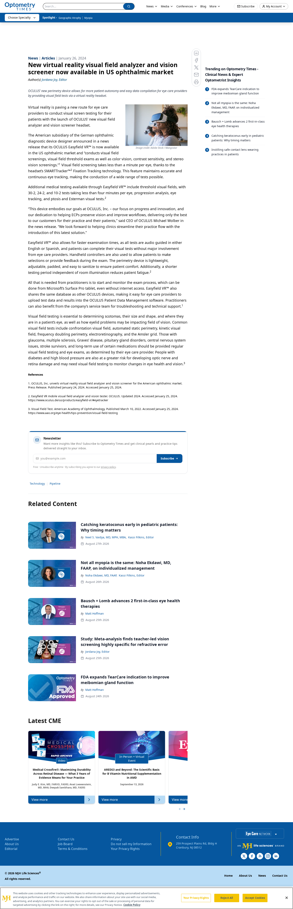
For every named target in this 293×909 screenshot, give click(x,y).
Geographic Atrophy (70, 18)
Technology (37, 483)
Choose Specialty (19, 17)
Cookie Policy (131, 905)
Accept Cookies (255, 898)
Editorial (11, 849)
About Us (12, 844)
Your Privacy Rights (125, 849)
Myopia (88, 18)
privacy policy (108, 467)
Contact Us (66, 839)
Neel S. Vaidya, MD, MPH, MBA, (106, 537)
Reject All (226, 898)
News (150, 6)
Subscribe (167, 458)
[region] (146, 898)
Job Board (65, 844)
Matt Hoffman (94, 613)
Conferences (184, 6)
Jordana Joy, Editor (97, 652)
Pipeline (55, 483)
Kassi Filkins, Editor (141, 537)
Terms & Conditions (73, 849)
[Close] (286, 897)
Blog (203, 6)
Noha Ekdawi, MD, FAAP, (101, 575)
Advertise (12, 839)
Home (228, 875)
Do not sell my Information (131, 844)
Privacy (116, 839)
